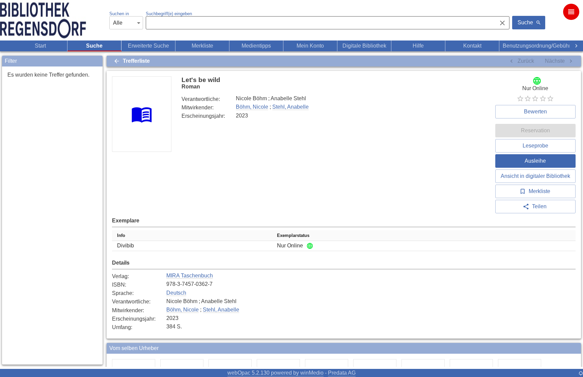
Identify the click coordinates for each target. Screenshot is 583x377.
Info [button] (121, 235)
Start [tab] (40, 46)
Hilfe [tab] (418, 46)
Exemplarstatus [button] (293, 235)
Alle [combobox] (117, 23)
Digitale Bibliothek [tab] (364, 46)
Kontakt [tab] (472, 46)
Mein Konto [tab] (310, 46)
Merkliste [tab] (202, 46)
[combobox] (319, 23)
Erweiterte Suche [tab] (148, 46)
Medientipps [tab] (256, 46)
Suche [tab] (94, 46)
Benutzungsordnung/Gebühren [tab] (540, 46)
